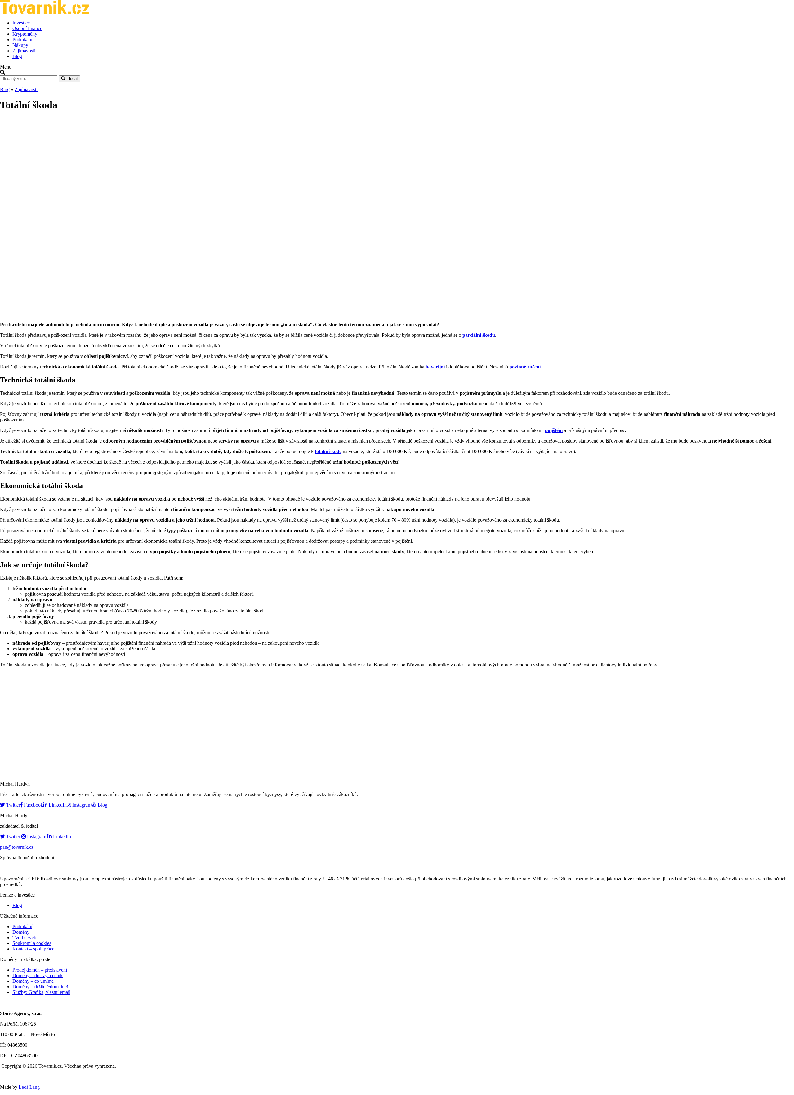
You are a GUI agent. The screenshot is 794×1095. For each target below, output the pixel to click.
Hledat (71, 78)
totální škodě (328, 451)
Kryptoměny (24, 34)
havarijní (435, 366)
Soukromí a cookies (31, 943)
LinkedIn (57, 805)
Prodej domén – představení (39, 970)
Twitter (12, 805)
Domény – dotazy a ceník (37, 975)
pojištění (554, 430)
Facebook (33, 805)
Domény (20, 932)
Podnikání (22, 39)
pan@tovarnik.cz (16, 847)
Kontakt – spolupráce (33, 948)
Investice (21, 22)
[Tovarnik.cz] (44, 12)
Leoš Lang (29, 1087)
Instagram (81, 805)
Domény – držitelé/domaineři (40, 986)
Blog (17, 56)
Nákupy (20, 45)
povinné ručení (525, 366)
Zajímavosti (23, 50)
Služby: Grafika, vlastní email (41, 992)
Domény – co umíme (33, 981)
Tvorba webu (25, 937)
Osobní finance (27, 28)
